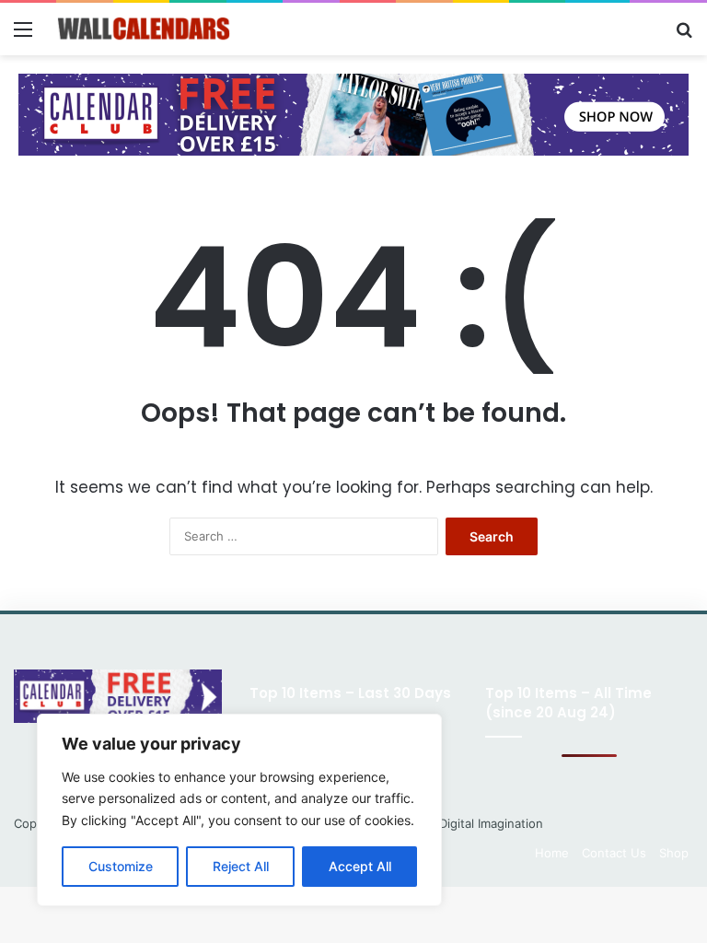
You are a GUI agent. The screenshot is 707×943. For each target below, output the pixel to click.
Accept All (360, 866)
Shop (674, 852)
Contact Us (614, 852)
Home (552, 852)
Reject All (241, 866)
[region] (239, 810)
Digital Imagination (491, 823)
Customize (120, 866)
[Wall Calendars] (143, 29)
